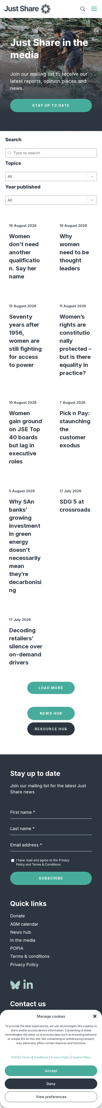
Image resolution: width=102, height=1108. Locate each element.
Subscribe (51, 878)
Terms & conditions (30, 956)
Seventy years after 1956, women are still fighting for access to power (25, 340)
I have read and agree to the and (42, 862)
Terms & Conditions (35, 1057)
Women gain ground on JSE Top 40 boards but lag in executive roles (25, 437)
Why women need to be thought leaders (74, 252)
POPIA (15, 1057)
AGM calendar (24, 924)
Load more (51, 688)
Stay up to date (51, 105)
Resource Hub (51, 729)
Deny (51, 1084)
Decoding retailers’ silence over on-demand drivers (25, 646)
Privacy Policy (60, 1057)
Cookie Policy (81, 1057)
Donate (17, 915)
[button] (95, 1016)
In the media (22, 940)
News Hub (51, 713)
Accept (51, 1070)
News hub (20, 932)
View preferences (51, 1097)
